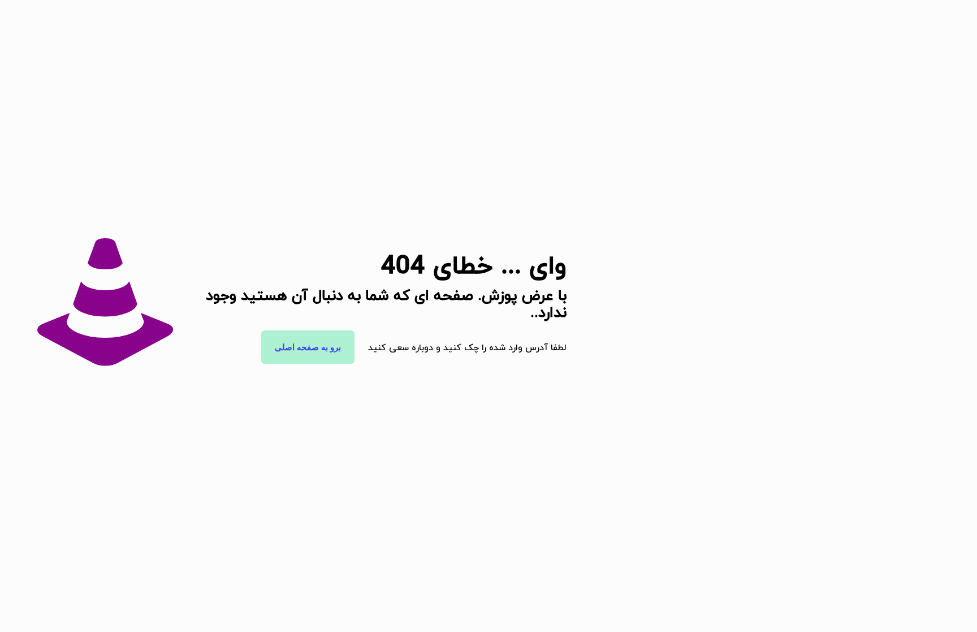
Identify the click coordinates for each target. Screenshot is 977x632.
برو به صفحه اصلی (308, 347)
